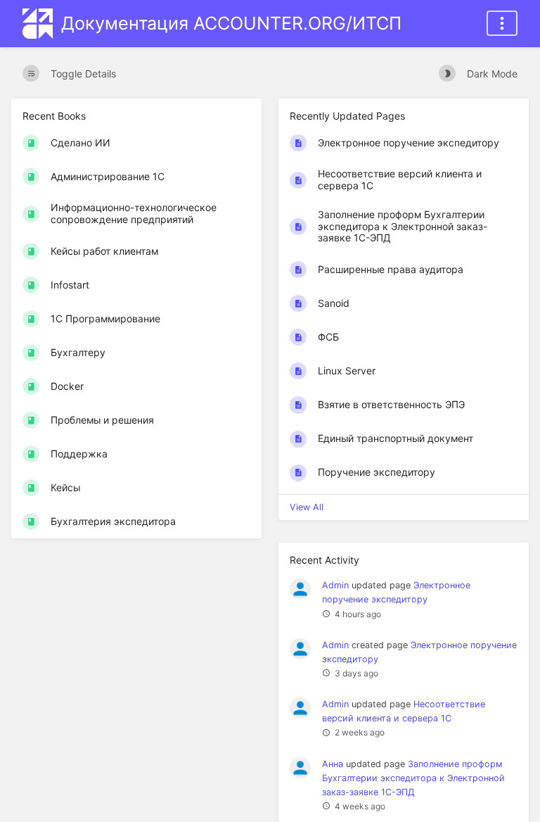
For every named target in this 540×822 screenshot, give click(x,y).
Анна (332, 764)
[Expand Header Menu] (502, 23)
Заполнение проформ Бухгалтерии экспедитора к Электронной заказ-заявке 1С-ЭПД (413, 778)
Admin (335, 585)
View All (306, 507)
